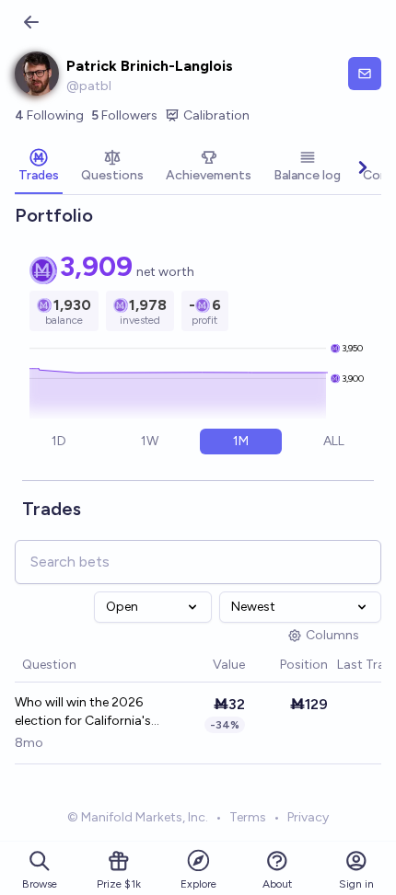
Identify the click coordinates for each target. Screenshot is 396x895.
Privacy (308, 817)
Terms (247, 817)
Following (49, 115)
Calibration (216, 115)
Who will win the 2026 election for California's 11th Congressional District (83, 712)
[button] (203, 665)
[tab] (39, 167)
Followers (124, 115)
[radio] (59, 441)
